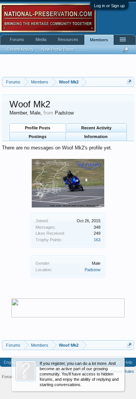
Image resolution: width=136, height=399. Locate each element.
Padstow (92, 269)
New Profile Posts (58, 49)
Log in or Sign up (109, 5)
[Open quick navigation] (129, 81)
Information (96, 136)
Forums (17, 39)
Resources (68, 39)
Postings (37, 136)
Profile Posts (37, 128)
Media (41, 39)
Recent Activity (96, 128)
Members (99, 40)
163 (97, 239)
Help (128, 362)
